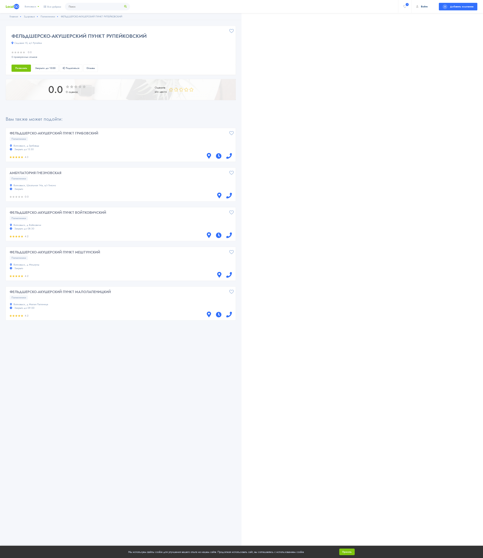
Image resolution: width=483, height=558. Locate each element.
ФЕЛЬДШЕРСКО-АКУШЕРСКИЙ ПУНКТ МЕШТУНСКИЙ (55, 252)
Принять (347, 552)
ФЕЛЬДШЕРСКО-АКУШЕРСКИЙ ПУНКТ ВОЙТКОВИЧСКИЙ (58, 212)
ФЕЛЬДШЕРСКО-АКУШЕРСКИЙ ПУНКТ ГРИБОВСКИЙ (54, 133)
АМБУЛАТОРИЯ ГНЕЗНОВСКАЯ (35, 173)
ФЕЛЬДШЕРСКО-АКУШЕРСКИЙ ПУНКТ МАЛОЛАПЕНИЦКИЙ (60, 291)
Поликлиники (19, 139)
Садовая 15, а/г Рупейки (28, 43)
